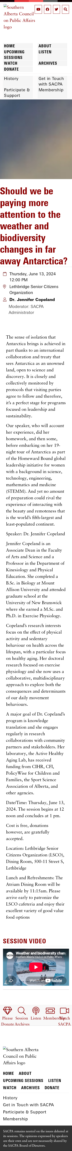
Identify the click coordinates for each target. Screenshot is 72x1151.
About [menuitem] (45, 45)
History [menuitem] (11, 78)
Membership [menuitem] (51, 89)
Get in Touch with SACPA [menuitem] (51, 81)
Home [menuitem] (9, 45)
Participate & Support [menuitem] (17, 92)
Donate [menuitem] (11, 69)
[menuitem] (7, 1016)
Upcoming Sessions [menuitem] (14, 54)
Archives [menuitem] (48, 63)
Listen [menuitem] (45, 51)
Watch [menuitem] (10, 63)
